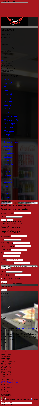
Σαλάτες (7, 179)
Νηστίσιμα (8, 157)
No (5, 290)
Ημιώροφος (24, 266)
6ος (9, 268)
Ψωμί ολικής (9, 131)
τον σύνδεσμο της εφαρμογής (25, 328)
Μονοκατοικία (5, 266)
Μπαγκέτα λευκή (10, 116)
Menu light (8, 149)
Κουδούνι (3, 259)
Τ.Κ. (2, 256)
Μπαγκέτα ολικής (11, 120)
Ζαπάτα (7, 138)
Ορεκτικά (8, 183)
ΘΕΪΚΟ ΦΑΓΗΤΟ (6, 355)
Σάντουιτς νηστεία (11, 142)
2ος (33, 266)
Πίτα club (8, 102)
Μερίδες (7, 160)
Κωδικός (3, 216)
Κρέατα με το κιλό (11, 168)
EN (2, 60)
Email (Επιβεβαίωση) (7, 243)
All (3, 399)
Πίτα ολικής (9, 127)
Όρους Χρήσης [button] (17, 278)
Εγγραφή (9, 220)
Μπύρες (7, 197)
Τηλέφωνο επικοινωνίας (8, 246)
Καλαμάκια (8, 146)
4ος (2, 268)
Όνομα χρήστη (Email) (7, 213)
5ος (6, 268)
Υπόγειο (12, 266)
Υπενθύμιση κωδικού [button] (14, 221)
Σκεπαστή (8, 94)
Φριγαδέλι (8, 105)
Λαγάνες (7, 98)
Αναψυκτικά (9, 190)
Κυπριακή (8, 83)
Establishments (10, 399)
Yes (2, 290)
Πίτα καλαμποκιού (11, 124)
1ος (29, 266)
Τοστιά (7, 90)
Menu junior (9, 153)
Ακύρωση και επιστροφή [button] (8, 1)
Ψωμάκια (7, 87)
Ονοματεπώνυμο (6, 236)
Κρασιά (7, 194)
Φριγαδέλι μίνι (9, 109)
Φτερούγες (8, 175)
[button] (14, 25)
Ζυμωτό (7, 113)
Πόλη (2, 253)
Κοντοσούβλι (9, 164)
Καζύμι (7, 135)
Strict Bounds (6, 401)
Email (2, 239)
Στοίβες (7, 171)
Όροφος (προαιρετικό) (7, 263)
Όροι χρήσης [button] (4, 221)
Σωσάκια (7, 186)
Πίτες (6, 79)
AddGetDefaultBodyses (24, 399)
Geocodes (35, 399)
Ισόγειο (18, 266)
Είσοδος (3, 220)
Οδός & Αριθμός (6, 249)
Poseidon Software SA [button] (18, 223)
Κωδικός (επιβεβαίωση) (8, 275)
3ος (36, 266)
